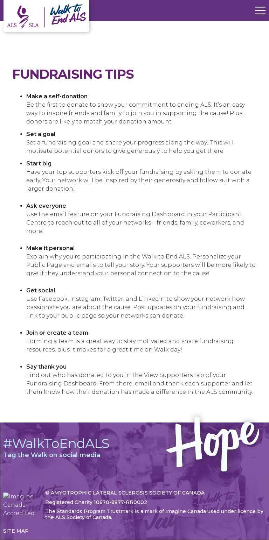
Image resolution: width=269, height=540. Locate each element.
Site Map (16, 531)
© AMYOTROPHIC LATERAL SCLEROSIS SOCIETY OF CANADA (125, 493)
